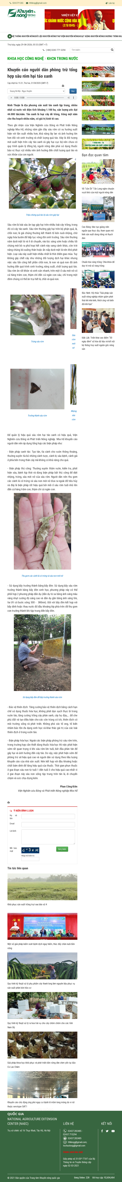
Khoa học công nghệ (25, 58)
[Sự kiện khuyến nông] (98, 94)
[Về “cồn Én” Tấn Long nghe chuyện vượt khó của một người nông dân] (98, 183)
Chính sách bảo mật (73, 1152)
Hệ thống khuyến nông (23, 36)
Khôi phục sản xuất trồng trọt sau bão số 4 (27, 904)
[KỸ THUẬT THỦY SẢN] (98, 137)
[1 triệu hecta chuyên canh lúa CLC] (98, 151)
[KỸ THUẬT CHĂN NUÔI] (98, 122)
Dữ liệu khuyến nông (45, 36)
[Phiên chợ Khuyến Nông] (98, 79)
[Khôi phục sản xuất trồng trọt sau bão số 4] (42, 899)
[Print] (63, 86)
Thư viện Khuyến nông (67, 36)
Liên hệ (111, 3)
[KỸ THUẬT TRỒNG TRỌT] (98, 108)
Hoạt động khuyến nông (91, 36)
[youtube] (113, 1131)
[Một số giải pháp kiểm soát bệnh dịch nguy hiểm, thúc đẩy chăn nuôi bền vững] (42, 939)
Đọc (73, 91)
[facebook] (102, 1131)
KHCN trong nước (62, 58)
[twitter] (107, 1131)
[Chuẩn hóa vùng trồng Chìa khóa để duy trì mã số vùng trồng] (98, 256)
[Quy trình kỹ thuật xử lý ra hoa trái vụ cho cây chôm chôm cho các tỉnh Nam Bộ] (42, 1018)
